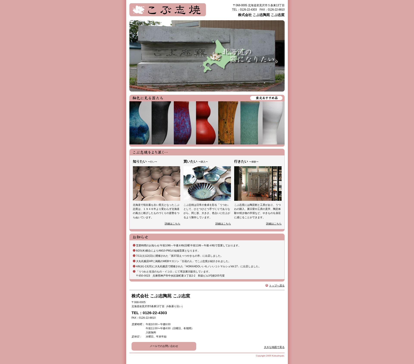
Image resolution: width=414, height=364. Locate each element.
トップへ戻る (277, 285)
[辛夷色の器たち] (274, 122)
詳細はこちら (172, 223)
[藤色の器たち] (185, 122)
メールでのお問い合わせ (164, 346)
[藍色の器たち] (140, 122)
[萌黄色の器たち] (251, 122)
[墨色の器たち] (163, 122)
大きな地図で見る (274, 347)
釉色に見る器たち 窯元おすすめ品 (207, 98)
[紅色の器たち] (207, 122)
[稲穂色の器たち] (229, 122)
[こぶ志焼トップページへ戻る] (167, 7)
